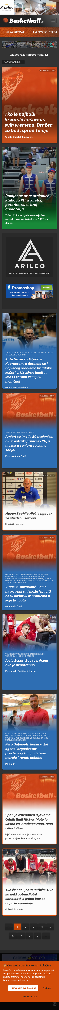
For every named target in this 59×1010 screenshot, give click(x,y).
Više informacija (29, 997)
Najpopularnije (12, 62)
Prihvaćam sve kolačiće (23, 988)
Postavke (47, 988)
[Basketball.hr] (23, 22)
